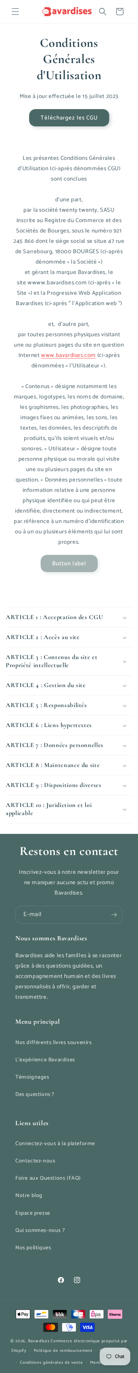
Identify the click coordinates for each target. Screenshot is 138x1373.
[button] (15, 11)
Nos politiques (33, 1248)
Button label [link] (69, 563)
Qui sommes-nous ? (40, 1230)
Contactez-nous (35, 1161)
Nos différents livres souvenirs (53, 1042)
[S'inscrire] (113, 915)
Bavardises (39, 1341)
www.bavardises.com (68, 355)
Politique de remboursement (63, 1350)
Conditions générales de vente (51, 1362)
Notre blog (29, 1195)
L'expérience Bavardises (45, 1060)
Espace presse (32, 1213)
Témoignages (32, 1077)
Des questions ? (34, 1094)
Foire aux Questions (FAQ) (48, 1178)
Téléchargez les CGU (69, 118)
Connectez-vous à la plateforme (55, 1143)
